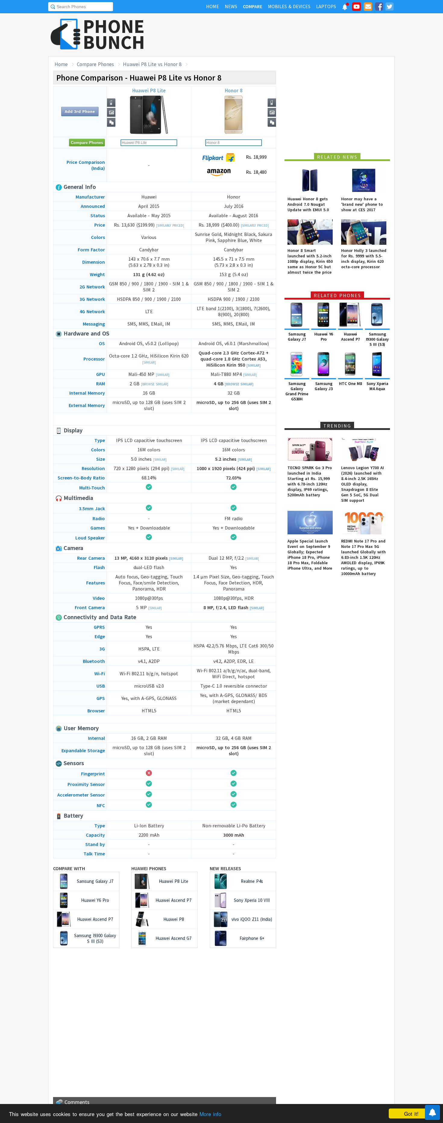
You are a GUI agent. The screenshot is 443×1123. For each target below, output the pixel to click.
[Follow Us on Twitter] (389, 8)
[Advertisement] (285, 34)
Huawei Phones (148, 868)
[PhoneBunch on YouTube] (356, 8)
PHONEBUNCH (114, 34)
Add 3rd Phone (80, 111)
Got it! (411, 1113)
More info (210, 1114)
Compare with (69, 868)
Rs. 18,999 (255, 157)
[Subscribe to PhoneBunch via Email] (368, 8)
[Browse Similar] (154, 384)
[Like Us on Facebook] (379, 8)
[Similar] (149, 362)
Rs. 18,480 (255, 172)
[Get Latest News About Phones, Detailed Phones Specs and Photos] (65, 35)
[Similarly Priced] (170, 225)
